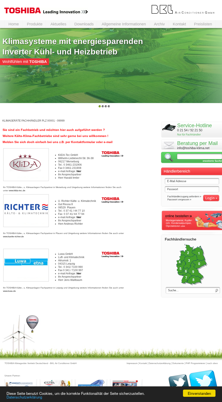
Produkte (34, 24)
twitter (193, 384)
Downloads (84, 24)
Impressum (132, 363)
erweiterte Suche (212, 161)
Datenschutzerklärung (160, 363)
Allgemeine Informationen (124, 24)
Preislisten (203, 24)
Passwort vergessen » (179, 199)
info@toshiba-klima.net (193, 148)
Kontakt (179, 24)
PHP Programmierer (195, 363)
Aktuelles (58, 24)
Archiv (159, 24)
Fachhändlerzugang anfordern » (184, 196)
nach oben (212, 363)
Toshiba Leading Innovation (46, 11)
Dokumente (178, 363)
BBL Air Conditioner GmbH (183, 9)
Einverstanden (199, 393)
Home (13, 24)
